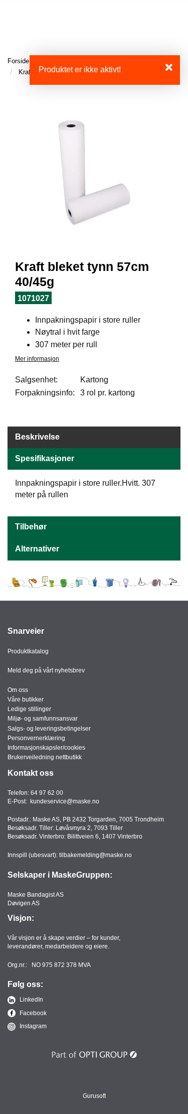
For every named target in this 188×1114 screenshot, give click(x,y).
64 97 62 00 (47, 792)
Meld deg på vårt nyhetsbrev (46, 670)
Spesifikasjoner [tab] (44, 458)
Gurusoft (94, 1095)
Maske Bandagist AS (36, 894)
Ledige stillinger (29, 709)
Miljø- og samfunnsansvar (43, 718)
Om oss (18, 689)
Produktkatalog (28, 651)
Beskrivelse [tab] (37, 437)
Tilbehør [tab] (31, 526)
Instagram (32, 1026)
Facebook (32, 1013)
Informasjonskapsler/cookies (46, 747)
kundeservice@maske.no (64, 801)
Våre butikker (26, 699)
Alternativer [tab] (37, 548)
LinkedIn (30, 999)
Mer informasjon (37, 358)
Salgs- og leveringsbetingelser (49, 728)
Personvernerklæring (36, 738)
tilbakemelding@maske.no (95, 855)
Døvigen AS (24, 903)
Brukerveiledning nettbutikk (45, 757)
